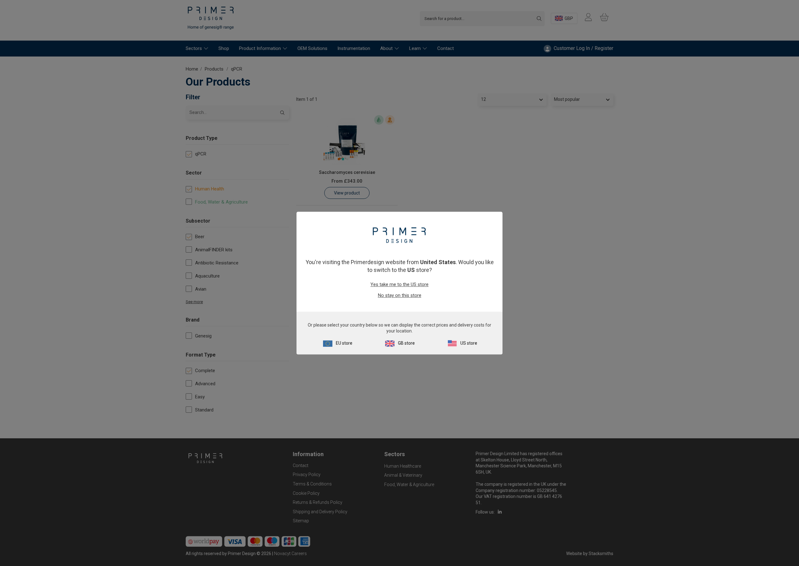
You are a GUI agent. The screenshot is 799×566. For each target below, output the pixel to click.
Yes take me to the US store (399, 285)
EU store (344, 343)
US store (468, 343)
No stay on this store (399, 295)
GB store (406, 343)
